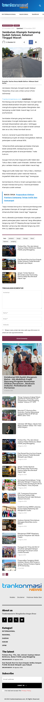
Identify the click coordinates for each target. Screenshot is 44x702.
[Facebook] (31, 42)
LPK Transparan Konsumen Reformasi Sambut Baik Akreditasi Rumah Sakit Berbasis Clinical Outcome (29, 496)
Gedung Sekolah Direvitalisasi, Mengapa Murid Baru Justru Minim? (29, 522)
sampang (13, 241)
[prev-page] (3, 574)
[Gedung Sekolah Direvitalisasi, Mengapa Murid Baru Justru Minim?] (9, 525)
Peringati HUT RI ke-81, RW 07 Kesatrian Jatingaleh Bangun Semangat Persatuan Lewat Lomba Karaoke (28, 549)
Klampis (25, 238)
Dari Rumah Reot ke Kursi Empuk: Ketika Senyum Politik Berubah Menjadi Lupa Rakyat (29, 261)
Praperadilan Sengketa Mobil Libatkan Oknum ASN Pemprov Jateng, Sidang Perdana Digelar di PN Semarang (29, 563)
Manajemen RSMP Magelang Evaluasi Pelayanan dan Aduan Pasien (28, 535)
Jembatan (11, 238)
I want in (20, 685)
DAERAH (16, 25)
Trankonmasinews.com (11, 99)
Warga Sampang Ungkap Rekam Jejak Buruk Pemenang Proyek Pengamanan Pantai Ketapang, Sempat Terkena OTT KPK (29, 399)
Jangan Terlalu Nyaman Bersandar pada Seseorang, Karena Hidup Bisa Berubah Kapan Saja (28, 275)
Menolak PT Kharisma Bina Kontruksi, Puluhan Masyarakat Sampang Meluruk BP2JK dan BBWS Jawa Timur (28, 413)
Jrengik (18, 238)
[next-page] (7, 574)
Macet (32, 238)
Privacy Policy (26, 690)
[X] (16, 619)
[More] (36, 42)
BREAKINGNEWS (7, 25)
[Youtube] (22, 619)
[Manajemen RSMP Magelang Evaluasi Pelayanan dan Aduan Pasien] (9, 538)
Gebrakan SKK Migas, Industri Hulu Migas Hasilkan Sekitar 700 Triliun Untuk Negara (29, 425)
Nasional (5, 241)
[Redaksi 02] (4, 42)
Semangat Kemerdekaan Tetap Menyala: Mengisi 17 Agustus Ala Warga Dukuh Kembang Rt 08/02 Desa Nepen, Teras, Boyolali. (30, 483)
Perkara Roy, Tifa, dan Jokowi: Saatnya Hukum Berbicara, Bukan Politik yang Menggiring (29, 248)
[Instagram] (10, 619)
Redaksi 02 (11, 42)
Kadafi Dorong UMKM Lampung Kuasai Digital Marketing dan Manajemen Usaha (29, 508)
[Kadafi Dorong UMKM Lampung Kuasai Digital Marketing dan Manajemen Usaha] (9, 511)
